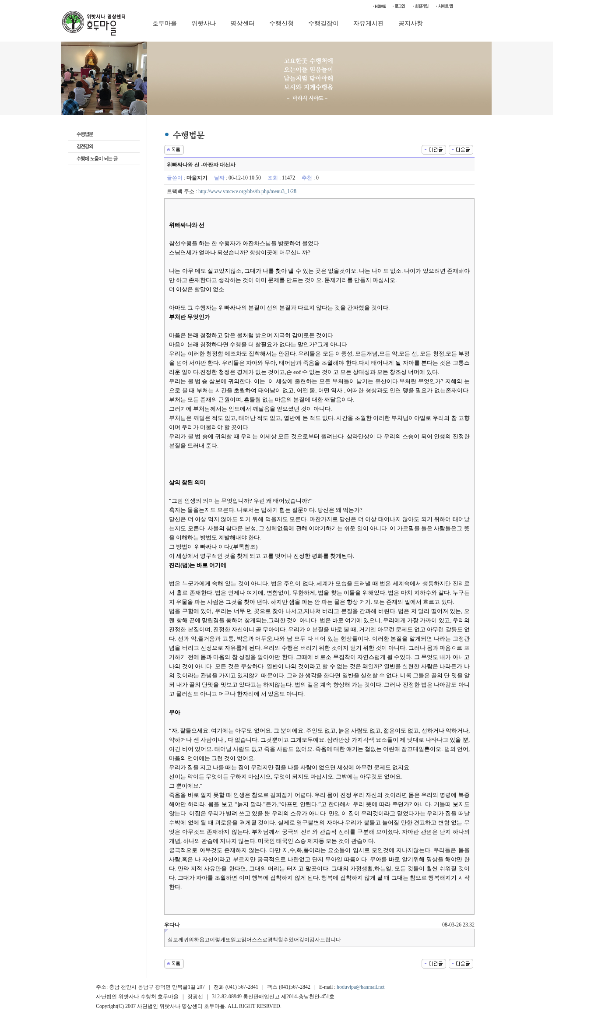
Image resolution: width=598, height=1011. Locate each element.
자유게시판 (368, 23)
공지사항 (410, 23)
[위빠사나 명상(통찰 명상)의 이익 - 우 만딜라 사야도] (461, 149)
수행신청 (281, 23)
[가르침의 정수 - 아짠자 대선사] (434, 149)
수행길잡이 (323, 23)
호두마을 (164, 23)
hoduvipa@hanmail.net (360, 987)
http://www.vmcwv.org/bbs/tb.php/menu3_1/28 (247, 191)
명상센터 (242, 23)
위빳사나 (203, 23)
